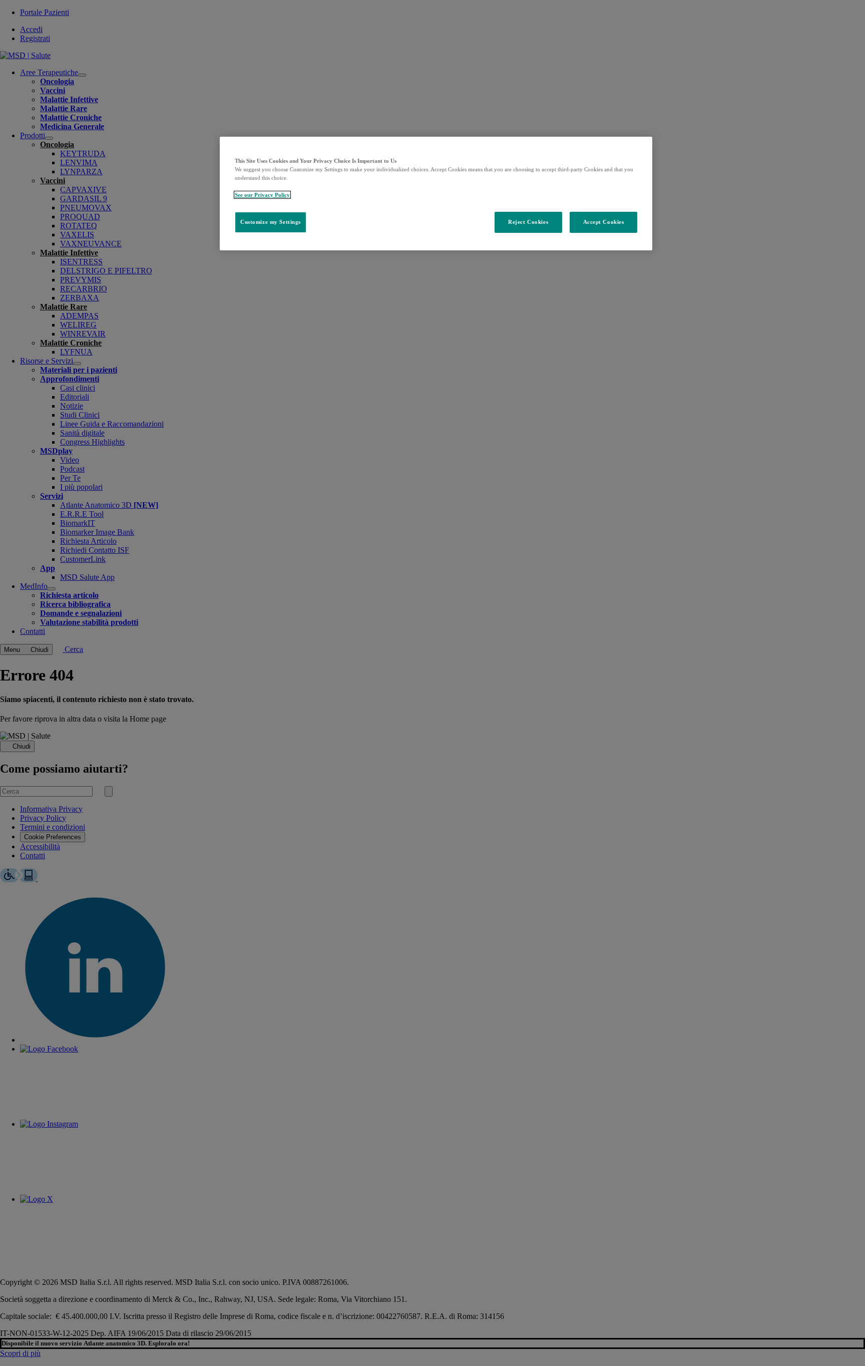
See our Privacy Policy (262, 195)
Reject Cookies (528, 222)
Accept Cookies (603, 222)
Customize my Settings (270, 222)
